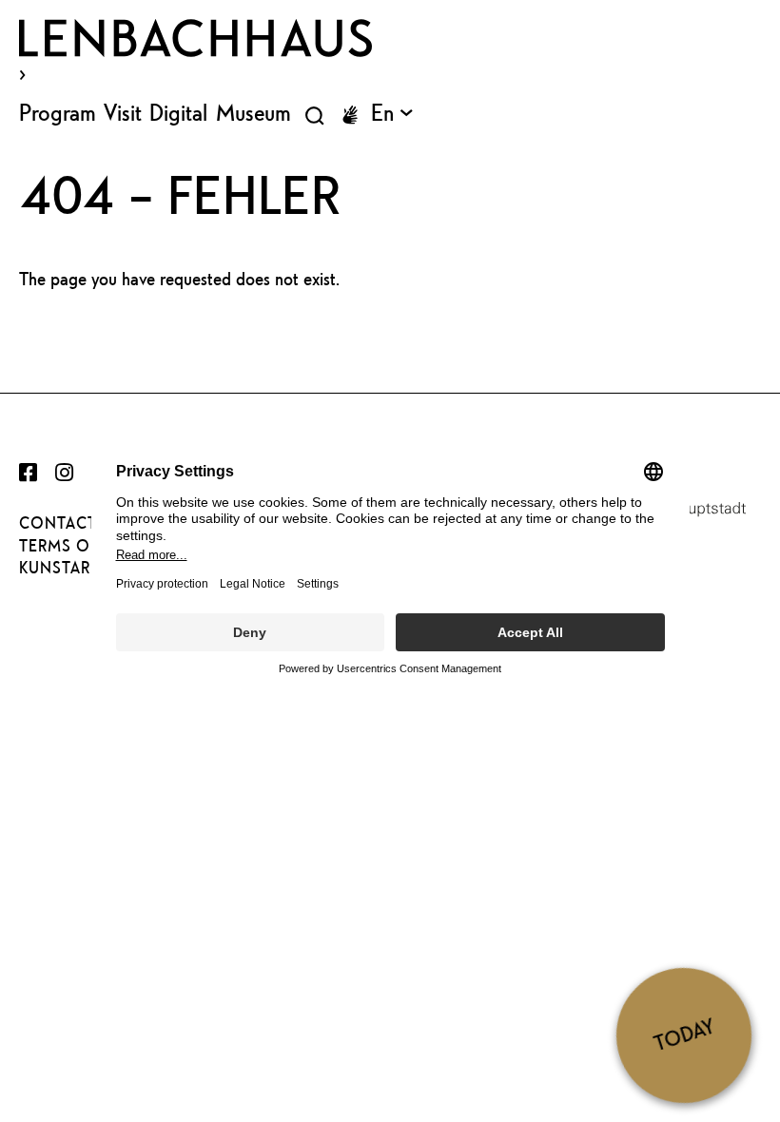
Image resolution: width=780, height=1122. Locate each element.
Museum (253, 112)
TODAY (684, 1034)
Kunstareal (69, 567)
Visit (123, 112)
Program (57, 112)
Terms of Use (76, 545)
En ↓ (392, 112)
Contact (58, 523)
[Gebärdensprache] (350, 115)
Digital (178, 112)
